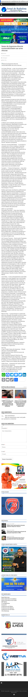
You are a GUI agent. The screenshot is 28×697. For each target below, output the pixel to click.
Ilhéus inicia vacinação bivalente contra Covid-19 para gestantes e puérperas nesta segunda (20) (20, 403)
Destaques (5, 57)
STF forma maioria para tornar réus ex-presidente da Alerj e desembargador (16, 538)
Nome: (3, 444)
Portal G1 (4, 605)
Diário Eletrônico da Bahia (8, 599)
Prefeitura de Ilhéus (7, 606)
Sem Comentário (6, 55)
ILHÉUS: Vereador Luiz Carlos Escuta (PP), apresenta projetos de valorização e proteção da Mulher (7, 403)
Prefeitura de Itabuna (7, 608)
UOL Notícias (5, 611)
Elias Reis (4, 60)
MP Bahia (4, 602)
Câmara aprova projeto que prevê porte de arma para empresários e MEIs (16, 532)
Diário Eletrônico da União (9, 600)
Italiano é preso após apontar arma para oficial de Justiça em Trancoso (16, 526)
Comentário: (4, 428)
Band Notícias (5, 597)
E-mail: (3, 451)
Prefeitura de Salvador (7, 609)
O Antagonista (5, 603)
